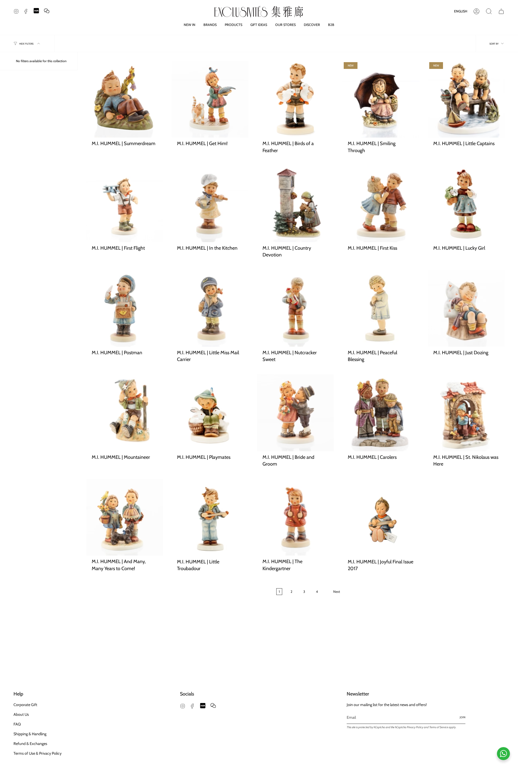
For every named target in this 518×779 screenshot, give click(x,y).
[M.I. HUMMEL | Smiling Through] (380, 99)
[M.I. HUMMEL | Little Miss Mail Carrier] (210, 308)
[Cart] (501, 11)
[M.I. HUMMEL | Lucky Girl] (466, 203)
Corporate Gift (25, 704)
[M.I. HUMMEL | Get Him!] (210, 99)
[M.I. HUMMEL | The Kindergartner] (295, 517)
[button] (210, 25)
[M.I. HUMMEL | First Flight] (124, 203)
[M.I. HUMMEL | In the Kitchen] (210, 203)
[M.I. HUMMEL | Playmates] (210, 412)
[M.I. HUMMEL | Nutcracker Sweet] (295, 308)
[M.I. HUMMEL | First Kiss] (380, 203)
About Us (21, 714)
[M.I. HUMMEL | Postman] (124, 308)
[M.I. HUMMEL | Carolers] (380, 412)
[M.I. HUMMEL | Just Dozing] (466, 308)
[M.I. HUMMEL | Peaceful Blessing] (380, 308)
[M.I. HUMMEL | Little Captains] (466, 99)
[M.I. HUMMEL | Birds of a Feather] (295, 99)
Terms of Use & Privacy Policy (37, 753)
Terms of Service (438, 727)
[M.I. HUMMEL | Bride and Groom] (295, 412)
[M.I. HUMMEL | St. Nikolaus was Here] (466, 412)
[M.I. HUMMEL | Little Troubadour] (210, 517)
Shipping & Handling (29, 733)
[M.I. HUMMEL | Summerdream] (124, 99)
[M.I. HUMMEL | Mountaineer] (124, 412)
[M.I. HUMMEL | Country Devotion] (295, 203)
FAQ (17, 724)
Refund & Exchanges (30, 743)
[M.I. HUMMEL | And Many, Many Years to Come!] (124, 517)
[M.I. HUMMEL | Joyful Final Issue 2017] (380, 517)
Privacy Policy (415, 727)
